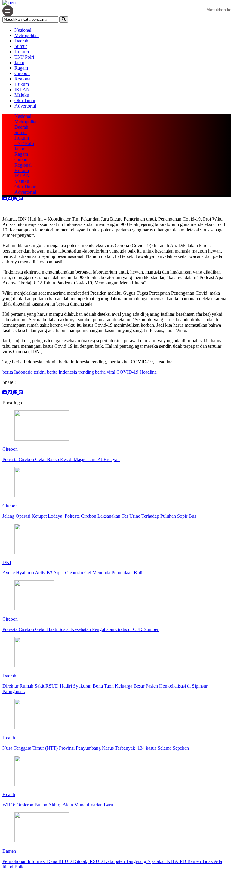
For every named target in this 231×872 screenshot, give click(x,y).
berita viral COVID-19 (116, 372)
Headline (148, 372)
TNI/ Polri (24, 57)
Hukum (21, 51)
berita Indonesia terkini (24, 372)
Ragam (21, 68)
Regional (23, 78)
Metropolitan (26, 35)
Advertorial (25, 105)
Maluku (21, 95)
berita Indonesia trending (70, 372)
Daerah (21, 40)
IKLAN (22, 89)
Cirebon (22, 73)
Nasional (22, 30)
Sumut (20, 46)
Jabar (19, 62)
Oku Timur (24, 100)
